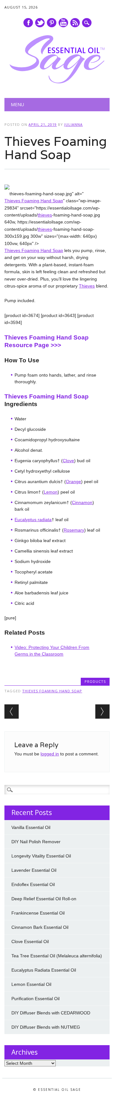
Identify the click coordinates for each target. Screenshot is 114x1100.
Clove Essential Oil (30, 941)
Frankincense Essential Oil (38, 913)
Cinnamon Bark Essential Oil (39, 927)
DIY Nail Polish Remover (35, 841)
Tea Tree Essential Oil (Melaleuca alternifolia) (56, 955)
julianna (73, 124)
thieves (45, 214)
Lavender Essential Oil (33, 870)
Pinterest (51, 22)
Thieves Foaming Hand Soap (33, 200)
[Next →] (102, 711)
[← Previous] (11, 711)
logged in (50, 753)
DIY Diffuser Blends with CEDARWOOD (50, 1012)
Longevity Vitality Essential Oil (41, 855)
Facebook (28, 22)
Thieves (87, 285)
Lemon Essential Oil (31, 984)
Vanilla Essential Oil (30, 827)
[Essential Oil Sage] (57, 81)
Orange (73, 481)
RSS (75, 22)
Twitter (40, 22)
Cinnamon (82, 502)
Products (95, 681)
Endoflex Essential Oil (33, 884)
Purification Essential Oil (35, 998)
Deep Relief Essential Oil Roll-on (43, 898)
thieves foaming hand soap (52, 691)
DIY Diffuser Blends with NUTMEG (45, 1027)
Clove (68, 460)
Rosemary (74, 530)
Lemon (51, 492)
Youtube (63, 22)
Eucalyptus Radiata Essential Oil (43, 970)
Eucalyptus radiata (33, 519)
